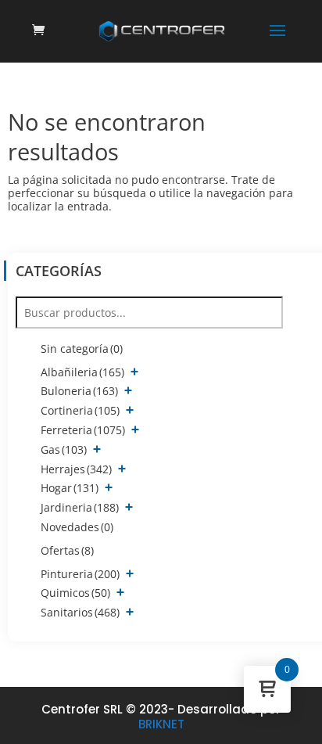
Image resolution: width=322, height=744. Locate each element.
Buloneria (79, 390)
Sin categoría (82, 348)
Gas (64, 449)
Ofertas (67, 550)
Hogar (69, 487)
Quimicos (75, 592)
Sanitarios (80, 612)
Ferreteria (83, 429)
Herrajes (76, 469)
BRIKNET (161, 724)
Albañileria (82, 372)
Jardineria (80, 507)
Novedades (77, 526)
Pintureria (80, 573)
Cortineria (80, 410)
